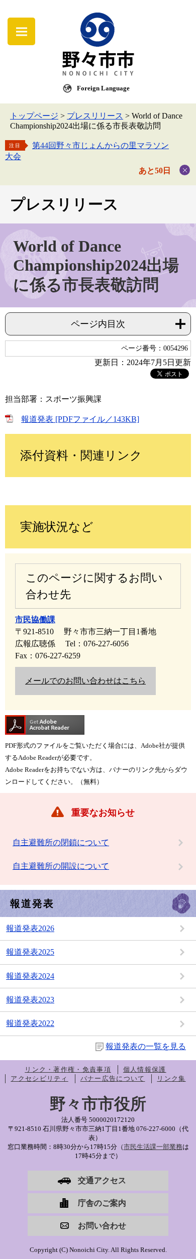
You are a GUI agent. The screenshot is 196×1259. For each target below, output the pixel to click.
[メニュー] (21, 31)
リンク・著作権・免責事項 (68, 1069)
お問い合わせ (102, 1225)
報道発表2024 (30, 976)
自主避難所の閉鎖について (61, 842)
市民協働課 (35, 619)
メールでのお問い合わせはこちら (85, 680)
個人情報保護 (144, 1069)
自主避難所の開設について (61, 866)
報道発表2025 (30, 952)
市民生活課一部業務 (153, 1147)
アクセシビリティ (39, 1078)
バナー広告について (112, 1078)
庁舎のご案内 (102, 1203)
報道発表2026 (30, 928)
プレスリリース (95, 115)
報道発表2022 (30, 1023)
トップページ (34, 115)
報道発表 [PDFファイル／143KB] (80, 419)
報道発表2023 (30, 999)
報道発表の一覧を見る (146, 1046)
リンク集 (171, 1078)
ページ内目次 (98, 324)
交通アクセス (102, 1180)
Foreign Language (103, 88)
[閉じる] (184, 170)
